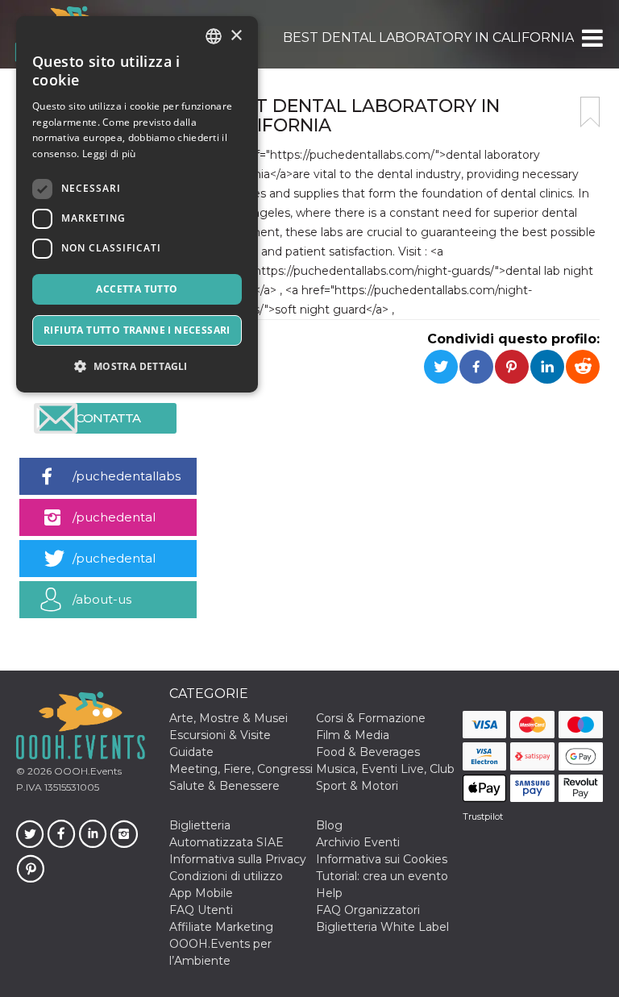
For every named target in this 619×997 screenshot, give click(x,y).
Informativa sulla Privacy (237, 859)
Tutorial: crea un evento (382, 876)
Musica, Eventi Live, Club (385, 769)
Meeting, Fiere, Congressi (241, 769)
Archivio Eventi (358, 842)
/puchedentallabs (127, 476)
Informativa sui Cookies (381, 859)
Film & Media (352, 735)
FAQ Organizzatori (368, 910)
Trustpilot (483, 816)
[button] (591, 38)
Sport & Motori (357, 786)
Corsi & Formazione (371, 718)
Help (329, 893)
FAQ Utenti (201, 910)
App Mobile (201, 893)
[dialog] (137, 204)
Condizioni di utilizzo (226, 876)
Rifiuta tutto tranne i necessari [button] (137, 330)
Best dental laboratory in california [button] (428, 37)
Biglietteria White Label (382, 927)
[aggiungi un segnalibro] (590, 112)
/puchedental (114, 517)
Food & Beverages (368, 752)
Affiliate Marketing (221, 927)
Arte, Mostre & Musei (228, 718)
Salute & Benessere (224, 786)
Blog (329, 825)
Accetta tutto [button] (136, 289)
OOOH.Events (87, 771)
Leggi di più (109, 153)
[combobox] (214, 36)
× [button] (236, 36)
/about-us (102, 599)
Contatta (108, 418)
